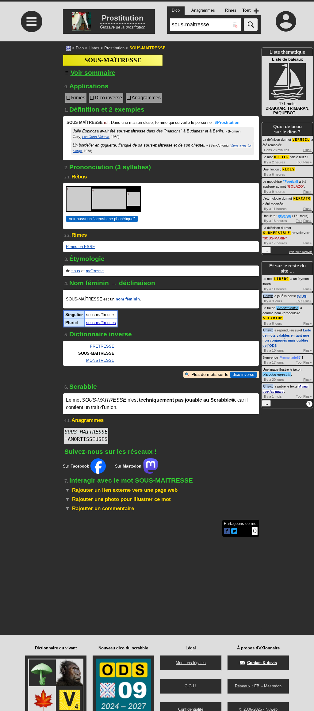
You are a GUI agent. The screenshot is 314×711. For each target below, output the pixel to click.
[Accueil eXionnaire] (68, 47)
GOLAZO (295, 186)
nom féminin (128, 299)
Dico (80, 48)
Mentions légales (191, 662)
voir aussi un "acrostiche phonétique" (102, 218)
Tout (299, 162)
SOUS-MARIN (274, 238)
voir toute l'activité (300, 252)
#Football (290, 181)
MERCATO (302, 199)
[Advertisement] (30, 191)
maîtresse (95, 271)
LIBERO (281, 279)
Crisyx (268, 296)
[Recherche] (251, 24)
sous (75, 271)
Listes (94, 48)
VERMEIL (301, 140)
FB (256, 686)
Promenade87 (290, 357)
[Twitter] (234, 532)
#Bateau (284, 216)
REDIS (288, 169)
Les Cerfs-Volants (95, 137)
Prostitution (114, 48)
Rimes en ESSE (80, 246)
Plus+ (307, 150)
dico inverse (243, 374)
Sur (76, 466)
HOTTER (281, 157)
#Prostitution (227, 122)
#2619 (301, 296)
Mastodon (272, 686)
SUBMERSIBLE (276, 233)
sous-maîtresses (101, 322)
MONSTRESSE (100, 360)
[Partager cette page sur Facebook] (227, 531)
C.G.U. (191, 686)
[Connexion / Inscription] (285, 21)
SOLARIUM (273, 318)
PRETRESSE (102, 346)
